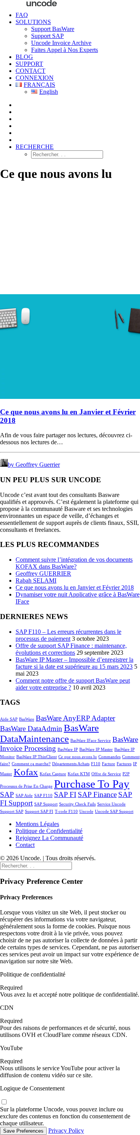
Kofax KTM (79, 774)
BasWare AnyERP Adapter (75, 718)
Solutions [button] (33, 22)
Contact (31, 70)
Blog (24, 56)
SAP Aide (24, 795)
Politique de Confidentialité (49, 831)
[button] (35, 146)
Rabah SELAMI (36, 580)
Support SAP (47, 36)
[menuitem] (78, 15)
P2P (126, 774)
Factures (124, 764)
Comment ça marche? (31, 764)
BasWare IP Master (96, 749)
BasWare (26, 719)
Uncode (86, 811)
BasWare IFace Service (90, 740)
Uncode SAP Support (114, 811)
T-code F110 (66, 811)
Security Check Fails (77, 804)
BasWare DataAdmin (31, 728)
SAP (7, 794)
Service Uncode (111, 804)
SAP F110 (43, 795)
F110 (95, 764)
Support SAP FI (39, 811)
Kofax (26, 772)
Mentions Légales (37, 824)
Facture (108, 764)
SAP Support (46, 804)
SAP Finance (97, 794)
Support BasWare (52, 29)
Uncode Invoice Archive (61, 43)
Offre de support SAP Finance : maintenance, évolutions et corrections (71, 649)
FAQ (22, 15)
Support (29, 63)
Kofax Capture (53, 774)
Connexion (35, 77)
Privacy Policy (66, 1130)
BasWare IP (68, 749)
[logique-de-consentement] (4, 1102)
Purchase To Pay (92, 784)
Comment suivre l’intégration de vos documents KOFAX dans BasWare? (74, 563)
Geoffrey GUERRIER (43, 573)
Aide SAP (9, 719)
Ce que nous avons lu (77, 757)
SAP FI (65, 794)
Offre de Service (106, 774)
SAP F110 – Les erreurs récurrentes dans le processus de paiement (68, 635)
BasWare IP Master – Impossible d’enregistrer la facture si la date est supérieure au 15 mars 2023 (74, 663)
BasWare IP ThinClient (36, 757)
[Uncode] (70, 2)
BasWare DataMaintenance (49, 733)
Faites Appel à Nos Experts (64, 50)
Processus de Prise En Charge (26, 786)
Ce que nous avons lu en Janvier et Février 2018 (75, 587)
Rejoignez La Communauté (49, 838)
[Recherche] (36, 865)
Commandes (109, 757)
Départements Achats (70, 764)
